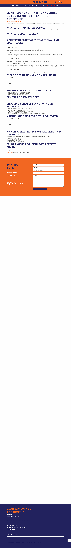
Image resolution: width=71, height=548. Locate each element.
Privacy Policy (11, 529)
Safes (32, 5)
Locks (28, 5)
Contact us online (10, 152)
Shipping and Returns (13, 534)
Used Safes (38, 5)
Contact (44, 5)
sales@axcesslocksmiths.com (17, 527)
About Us (18, 5)
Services (24, 5)
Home (13, 5)
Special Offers (51, 5)
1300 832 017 (40, 2)
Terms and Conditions (13, 532)
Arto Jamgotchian (17, 21)
